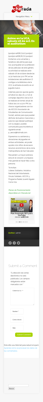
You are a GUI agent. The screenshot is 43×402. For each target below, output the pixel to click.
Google (10, 243)
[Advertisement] (21, 369)
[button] (16, 222)
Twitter (18, 243)
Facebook (14, 243)
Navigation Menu (23, 16)
